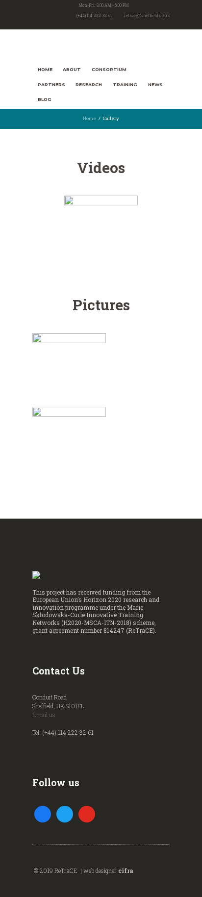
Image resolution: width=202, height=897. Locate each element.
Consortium (109, 69)
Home (45, 69)
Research (89, 84)
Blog (44, 99)
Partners (51, 84)
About (72, 69)
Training (125, 84)
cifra (125, 870)
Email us (43, 715)
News (155, 84)
